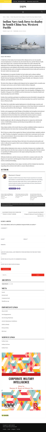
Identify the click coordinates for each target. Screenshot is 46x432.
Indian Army (5, 341)
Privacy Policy (5, 327)
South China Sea (9, 205)
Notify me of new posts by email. (10, 264)
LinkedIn (4, 429)
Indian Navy (5, 347)
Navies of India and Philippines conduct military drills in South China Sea (7, 195)
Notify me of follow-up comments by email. (14, 259)
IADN (23, 6)
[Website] (18, 188)
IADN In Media (5, 324)
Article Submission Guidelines (9, 321)
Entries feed (5, 295)
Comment (4, 228)
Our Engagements (6, 314)
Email (26, 239)
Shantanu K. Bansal (22, 31)
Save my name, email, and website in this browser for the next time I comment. (21, 252)
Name (3, 239)
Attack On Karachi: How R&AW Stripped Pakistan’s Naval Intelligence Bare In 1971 (34, 214)
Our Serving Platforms (7, 317)
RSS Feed (4, 331)
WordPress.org (5, 301)
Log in (3, 292)
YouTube (18, 429)
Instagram (13, 429)
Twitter (8, 429)
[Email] (19, 188)
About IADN (5, 311)
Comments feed (6, 298)
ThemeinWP (14, 426)
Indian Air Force (6, 344)
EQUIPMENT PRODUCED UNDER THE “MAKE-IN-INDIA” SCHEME (11, 213)
